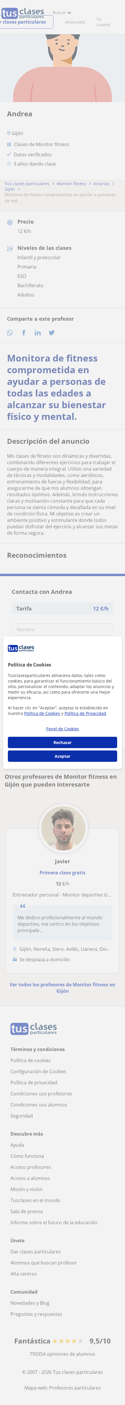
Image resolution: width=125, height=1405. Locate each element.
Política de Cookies (42, 713)
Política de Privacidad (85, 713)
